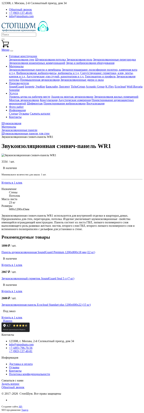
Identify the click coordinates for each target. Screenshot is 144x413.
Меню (5, 49)
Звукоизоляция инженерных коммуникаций (37, 63)
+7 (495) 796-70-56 (20, 347)
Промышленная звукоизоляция (40, 79)
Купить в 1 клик (12, 182)
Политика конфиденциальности (29, 374)
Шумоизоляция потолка (50, 59)
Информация (17, 110)
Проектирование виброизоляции (65, 103)
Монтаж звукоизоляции (24, 100)
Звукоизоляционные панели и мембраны (35, 69)
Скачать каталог (40, 113)
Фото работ (16, 106)
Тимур (24, 409)
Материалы (16, 66)
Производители (19, 83)
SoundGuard (16, 86)
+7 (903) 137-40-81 (20, 12)
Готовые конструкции (23, 56)
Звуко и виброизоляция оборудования (90, 63)
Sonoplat (14, 90)
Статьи (13, 113)
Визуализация (95, 103)
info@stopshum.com (21, 16)
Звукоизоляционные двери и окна (82, 79)
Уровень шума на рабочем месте (29, 96)
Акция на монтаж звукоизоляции (72, 96)
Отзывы (24, 113)
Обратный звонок (13, 387)
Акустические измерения (74, 100)
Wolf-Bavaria (134, 86)
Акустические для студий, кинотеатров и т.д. (55, 76)
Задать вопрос (11, 383)
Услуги (13, 93)
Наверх (7, 320)
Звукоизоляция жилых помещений (116, 96)
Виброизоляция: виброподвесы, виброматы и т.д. (48, 73)
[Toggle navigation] (11, 50)
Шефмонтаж (35, 103)
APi (20, 406)
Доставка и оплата (21, 364)
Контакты (15, 117)
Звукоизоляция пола (79, 59)
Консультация (49, 100)
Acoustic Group (95, 86)
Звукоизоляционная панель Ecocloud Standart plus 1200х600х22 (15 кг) (46, 304)
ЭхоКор (40, 86)
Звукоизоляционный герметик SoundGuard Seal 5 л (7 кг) (38, 278)
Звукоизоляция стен (21, 59)
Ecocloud (120, 86)
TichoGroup (78, 86)
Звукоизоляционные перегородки (114, 59)
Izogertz (29, 86)
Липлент (64, 86)
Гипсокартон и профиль (100, 76)
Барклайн (52, 86)
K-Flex (109, 86)
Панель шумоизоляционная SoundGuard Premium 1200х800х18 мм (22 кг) (48, 252)
